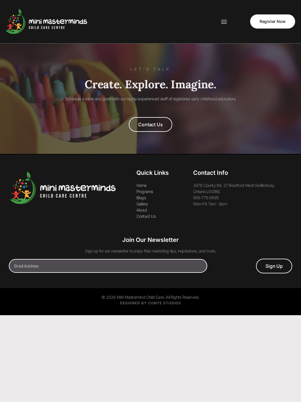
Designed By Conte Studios (150, 303)
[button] (223, 21)
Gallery (142, 203)
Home (141, 185)
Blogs (141, 197)
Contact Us (145, 216)
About (141, 209)
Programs (144, 191)
